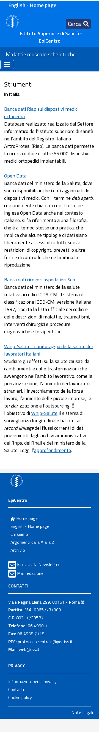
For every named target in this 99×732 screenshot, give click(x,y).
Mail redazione (30, 573)
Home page (26, 518)
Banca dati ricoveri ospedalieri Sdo (39, 279)
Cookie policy (20, 697)
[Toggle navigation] (7, 64)
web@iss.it (29, 649)
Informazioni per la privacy (32, 681)
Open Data (15, 175)
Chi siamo (19, 534)
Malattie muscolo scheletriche (41, 54)
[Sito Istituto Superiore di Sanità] (16, 480)
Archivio (17, 550)
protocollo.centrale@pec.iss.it (45, 641)
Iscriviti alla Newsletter (38, 564)
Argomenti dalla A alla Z (32, 542)
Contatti (16, 689)
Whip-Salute (44, 413)
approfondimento (52, 450)
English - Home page (32, 5)
